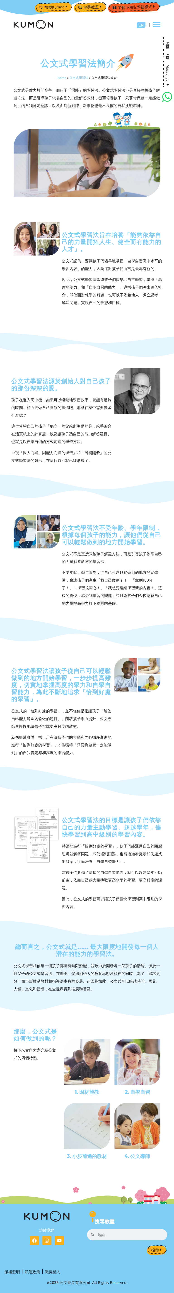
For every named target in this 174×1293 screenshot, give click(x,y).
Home (62, 78)
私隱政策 (32, 1271)
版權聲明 (12, 1271)
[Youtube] (59, 1240)
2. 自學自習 (137, 1092)
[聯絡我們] (167, 52)
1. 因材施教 (87, 1092)
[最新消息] (167, 41)
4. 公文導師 (137, 1156)
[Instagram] (46, 1240)
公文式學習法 (78, 78)
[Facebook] (34, 1240)
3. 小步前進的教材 (87, 1156)
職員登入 (52, 1271)
